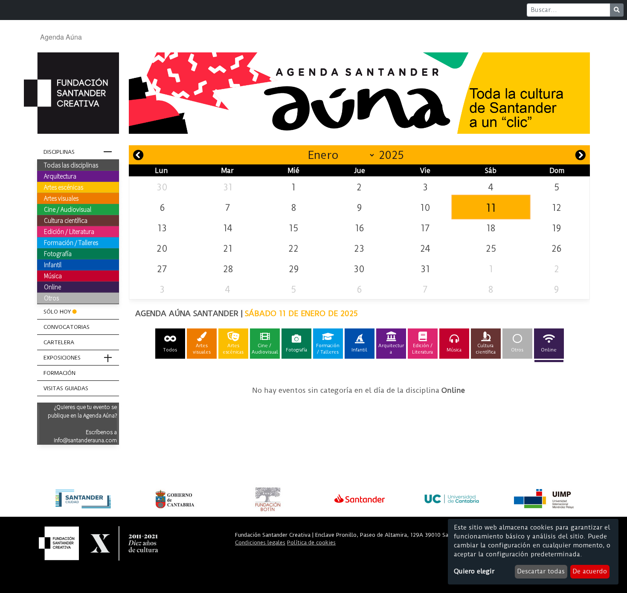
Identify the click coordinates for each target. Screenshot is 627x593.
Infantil (52, 264)
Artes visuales (61, 198)
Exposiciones (62, 357)
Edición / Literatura (69, 231)
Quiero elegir (474, 571)
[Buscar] (617, 10)
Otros (51, 298)
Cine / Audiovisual (67, 209)
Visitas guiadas (66, 388)
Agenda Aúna (61, 37)
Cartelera (59, 342)
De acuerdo (589, 571)
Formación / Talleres (71, 242)
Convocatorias (67, 327)
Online (52, 286)
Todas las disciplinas (71, 165)
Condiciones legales (260, 542)
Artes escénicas (63, 187)
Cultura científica (65, 220)
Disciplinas (59, 152)
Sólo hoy (57, 311)
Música (53, 275)
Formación (59, 373)
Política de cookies (311, 542)
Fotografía (58, 253)
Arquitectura (60, 176)
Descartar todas (541, 571)
